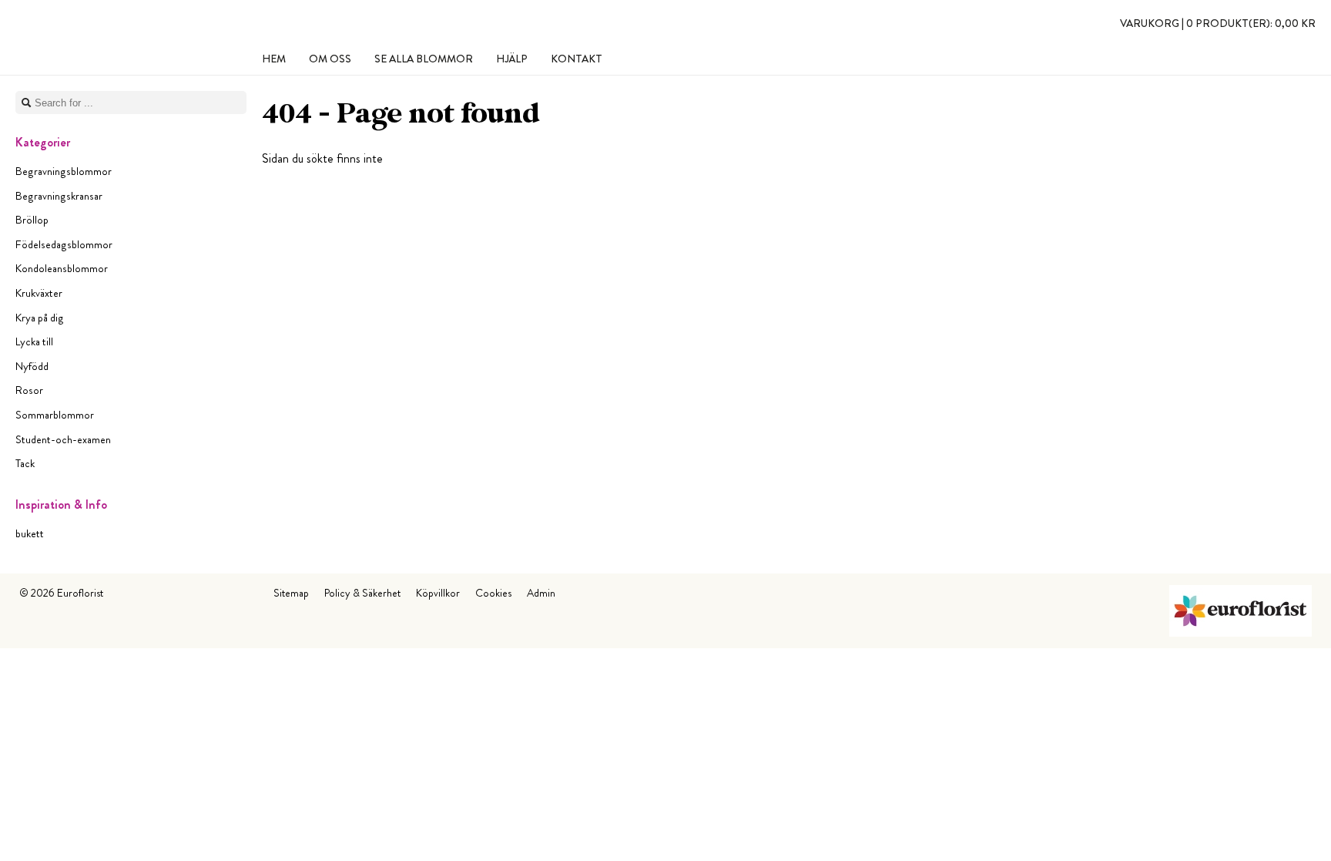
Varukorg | (1218, 23)
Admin (541, 592)
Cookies (493, 592)
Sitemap (291, 592)
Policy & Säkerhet (362, 592)
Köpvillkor (438, 592)
